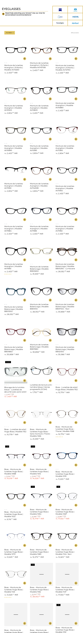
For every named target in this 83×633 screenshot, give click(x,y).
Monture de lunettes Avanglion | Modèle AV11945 (65, 188)
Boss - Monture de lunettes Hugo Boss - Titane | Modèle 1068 (65, 429)
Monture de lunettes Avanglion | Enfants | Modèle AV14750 (65, 67)
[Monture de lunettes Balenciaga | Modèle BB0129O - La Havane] (67, 251)
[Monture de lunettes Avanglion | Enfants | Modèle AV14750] (67, 49)
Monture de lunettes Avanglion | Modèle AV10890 (13, 148)
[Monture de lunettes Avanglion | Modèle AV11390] (15, 170)
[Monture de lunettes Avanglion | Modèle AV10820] (41, 90)
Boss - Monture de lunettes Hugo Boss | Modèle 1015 (65, 474)
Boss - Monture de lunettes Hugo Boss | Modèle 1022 (13, 514)
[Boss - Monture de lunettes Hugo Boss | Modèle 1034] (41, 496)
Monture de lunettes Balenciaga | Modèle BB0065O (39, 269)
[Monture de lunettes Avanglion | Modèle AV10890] (15, 130)
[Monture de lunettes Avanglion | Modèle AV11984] (15, 210)
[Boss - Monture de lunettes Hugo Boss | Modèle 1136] (41, 574)
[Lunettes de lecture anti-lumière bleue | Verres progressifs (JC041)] (41, 371)
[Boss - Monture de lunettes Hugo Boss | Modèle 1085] (41, 536)
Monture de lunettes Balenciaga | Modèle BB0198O (39, 347)
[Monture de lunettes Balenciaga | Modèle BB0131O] (41, 291)
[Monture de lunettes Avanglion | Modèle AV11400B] (41, 170)
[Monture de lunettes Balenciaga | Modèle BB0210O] (67, 331)
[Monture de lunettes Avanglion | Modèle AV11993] (15, 251)
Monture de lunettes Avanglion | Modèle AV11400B (39, 186)
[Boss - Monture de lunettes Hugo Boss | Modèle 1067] (67, 496)
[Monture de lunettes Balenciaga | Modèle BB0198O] (41, 331)
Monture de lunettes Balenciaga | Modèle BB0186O (13, 349)
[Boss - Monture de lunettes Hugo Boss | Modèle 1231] (15, 614)
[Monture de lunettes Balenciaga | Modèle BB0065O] (41, 251)
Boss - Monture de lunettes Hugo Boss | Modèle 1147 (65, 589)
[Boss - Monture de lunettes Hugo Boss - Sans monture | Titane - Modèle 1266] (41, 413)
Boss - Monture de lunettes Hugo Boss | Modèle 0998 (13, 471)
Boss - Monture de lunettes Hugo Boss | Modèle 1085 (39, 552)
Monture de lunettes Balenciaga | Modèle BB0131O (39, 306)
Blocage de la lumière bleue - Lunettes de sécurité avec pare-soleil (15, 389)
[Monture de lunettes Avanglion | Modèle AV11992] (67, 210)
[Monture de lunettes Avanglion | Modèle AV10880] (67, 90)
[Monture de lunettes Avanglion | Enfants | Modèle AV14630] (15, 49)
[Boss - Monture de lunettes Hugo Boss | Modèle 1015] (67, 456)
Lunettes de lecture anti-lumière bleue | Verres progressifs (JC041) (41, 387)
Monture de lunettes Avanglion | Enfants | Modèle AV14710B (39, 65)
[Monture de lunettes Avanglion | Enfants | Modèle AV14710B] (41, 49)
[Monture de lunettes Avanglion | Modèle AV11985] (41, 210)
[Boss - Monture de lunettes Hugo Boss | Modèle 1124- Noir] (67, 536)
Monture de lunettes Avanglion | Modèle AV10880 (65, 105)
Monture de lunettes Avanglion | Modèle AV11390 (13, 186)
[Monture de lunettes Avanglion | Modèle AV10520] (15, 90)
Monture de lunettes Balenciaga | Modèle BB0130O (13, 309)
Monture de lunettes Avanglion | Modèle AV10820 (39, 108)
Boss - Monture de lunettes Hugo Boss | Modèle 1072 (13, 552)
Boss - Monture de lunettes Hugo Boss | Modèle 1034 (39, 512)
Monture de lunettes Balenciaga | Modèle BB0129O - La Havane (65, 266)
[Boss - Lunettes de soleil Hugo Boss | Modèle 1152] (67, 371)
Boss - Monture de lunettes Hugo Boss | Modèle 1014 (39, 471)
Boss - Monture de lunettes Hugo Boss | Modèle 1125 (13, 589)
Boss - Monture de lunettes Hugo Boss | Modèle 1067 (65, 512)
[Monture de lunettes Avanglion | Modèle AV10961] (41, 130)
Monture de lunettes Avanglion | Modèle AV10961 (39, 148)
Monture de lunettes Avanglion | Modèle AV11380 (65, 148)
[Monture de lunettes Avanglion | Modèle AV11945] (67, 170)
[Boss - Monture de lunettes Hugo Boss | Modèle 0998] (15, 456)
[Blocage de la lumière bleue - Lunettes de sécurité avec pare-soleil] (15, 371)
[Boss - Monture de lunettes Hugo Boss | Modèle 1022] (15, 496)
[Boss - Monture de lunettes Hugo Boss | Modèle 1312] (67, 614)
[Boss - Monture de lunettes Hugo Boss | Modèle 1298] (41, 614)
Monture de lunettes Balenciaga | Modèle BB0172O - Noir (65, 306)
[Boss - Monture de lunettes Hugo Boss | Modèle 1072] (15, 536)
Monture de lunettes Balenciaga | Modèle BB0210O (65, 349)
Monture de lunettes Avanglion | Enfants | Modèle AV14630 (13, 67)
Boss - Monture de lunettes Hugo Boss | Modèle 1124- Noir (65, 552)
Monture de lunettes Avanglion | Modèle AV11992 (65, 228)
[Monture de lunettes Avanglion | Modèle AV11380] (67, 130)
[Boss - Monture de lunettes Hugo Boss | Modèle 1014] (41, 456)
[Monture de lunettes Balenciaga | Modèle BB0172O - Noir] (67, 291)
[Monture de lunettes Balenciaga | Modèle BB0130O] (15, 291)
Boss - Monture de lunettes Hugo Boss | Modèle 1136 (39, 589)
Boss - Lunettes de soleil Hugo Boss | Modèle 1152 (67, 388)
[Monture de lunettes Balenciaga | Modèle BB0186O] (15, 331)
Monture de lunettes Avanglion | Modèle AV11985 (39, 228)
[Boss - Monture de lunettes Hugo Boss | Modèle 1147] (67, 574)
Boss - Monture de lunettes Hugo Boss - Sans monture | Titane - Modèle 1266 (40, 432)
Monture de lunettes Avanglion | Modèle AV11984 (13, 228)
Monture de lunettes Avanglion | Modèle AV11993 (13, 266)
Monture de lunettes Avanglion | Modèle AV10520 (13, 108)
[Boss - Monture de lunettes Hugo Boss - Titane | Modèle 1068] (67, 413)
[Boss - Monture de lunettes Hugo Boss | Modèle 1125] (15, 574)
